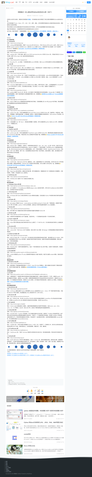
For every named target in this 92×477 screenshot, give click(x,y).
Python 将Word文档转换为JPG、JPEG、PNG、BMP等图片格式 (43, 422)
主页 (8, 8)
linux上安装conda (29, 446)
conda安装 (27, 434)
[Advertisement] (35, 366)
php (84, 52)
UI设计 (7, 469)
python (12, 8)
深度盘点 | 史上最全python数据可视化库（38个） (42, 355)
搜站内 (72, 11)
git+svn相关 (8, 467)
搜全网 (82, 11)
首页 (6, 461)
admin (30, 15)
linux (7, 465)
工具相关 (7, 470)
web (74, 52)
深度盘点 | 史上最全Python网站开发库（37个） (18, 355)
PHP (6, 462)
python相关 (79, 52)
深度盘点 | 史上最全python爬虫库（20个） (17, 353)
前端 (6, 464)
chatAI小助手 (8, 471)
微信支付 (69, 52)
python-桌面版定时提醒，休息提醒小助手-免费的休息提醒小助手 (43, 411)
